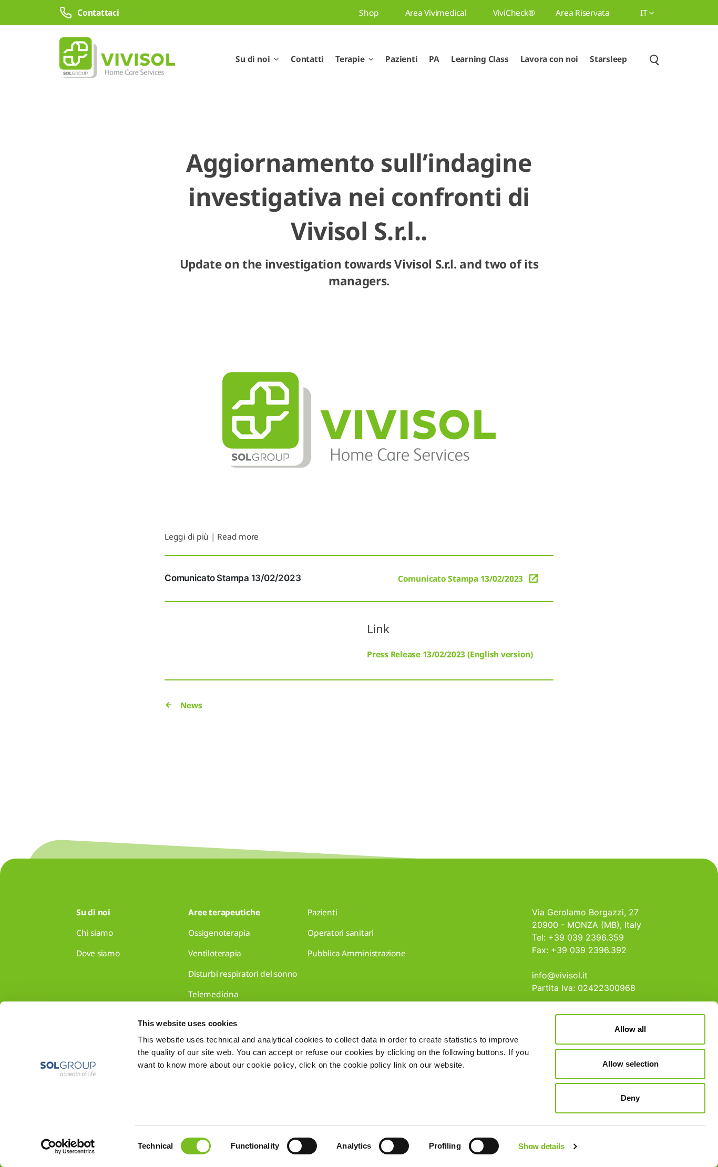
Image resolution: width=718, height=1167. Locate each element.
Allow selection (630, 1063)
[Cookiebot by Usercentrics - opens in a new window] (68, 1146)
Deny (630, 1097)
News (190, 705)
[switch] (302, 1146)
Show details (541, 1146)
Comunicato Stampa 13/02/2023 (460, 578)
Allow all (630, 1029)
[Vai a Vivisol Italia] (117, 59)
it (644, 12)
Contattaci (98, 12)
